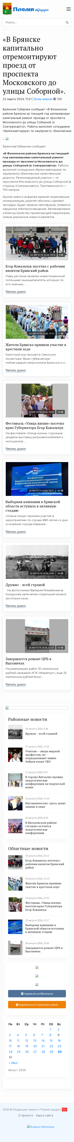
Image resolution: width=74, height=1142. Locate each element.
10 (10, 1040)
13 (34, 1040)
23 (59, 1046)
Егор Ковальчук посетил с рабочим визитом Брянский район (35, 268)
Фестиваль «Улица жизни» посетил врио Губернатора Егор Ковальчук (35, 425)
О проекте (25, 1115)
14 (43, 1040)
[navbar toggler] (68, 9)
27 (35, 1051)
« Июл (13, 1063)
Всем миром (43, 99)
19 (26, 1046)
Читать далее (16, 291)
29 (51, 1051)
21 (43, 1046)
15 (51, 1040)
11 (18, 1040)
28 (43, 1051)
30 (60, 1051)
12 (26, 1040)
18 (18, 1046)
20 (35, 1046)
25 (18, 1051)
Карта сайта (44, 1115)
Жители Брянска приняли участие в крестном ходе (36, 346)
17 (10, 1046)
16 (59, 1040)
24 (10, 1051)
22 (51, 1046)
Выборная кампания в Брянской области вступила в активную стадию (33, 506)
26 (27, 1051)
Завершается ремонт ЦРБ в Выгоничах (28, 661)
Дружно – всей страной (25, 584)
